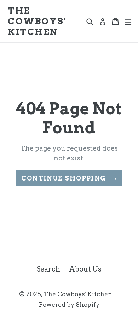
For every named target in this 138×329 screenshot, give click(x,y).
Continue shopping (63, 178)
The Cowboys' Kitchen (37, 21)
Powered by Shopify (69, 304)
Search (48, 269)
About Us (85, 269)
